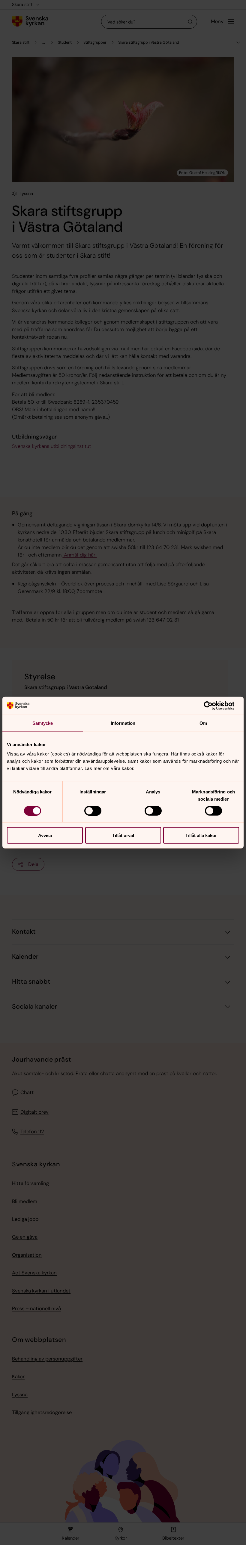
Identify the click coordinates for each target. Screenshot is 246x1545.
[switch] (92, 810)
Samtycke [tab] (42, 722)
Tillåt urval (123, 835)
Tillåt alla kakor (201, 835)
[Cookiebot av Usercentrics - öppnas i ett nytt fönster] (213, 705)
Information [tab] (123, 722)
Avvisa (45, 835)
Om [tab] (203, 722)
